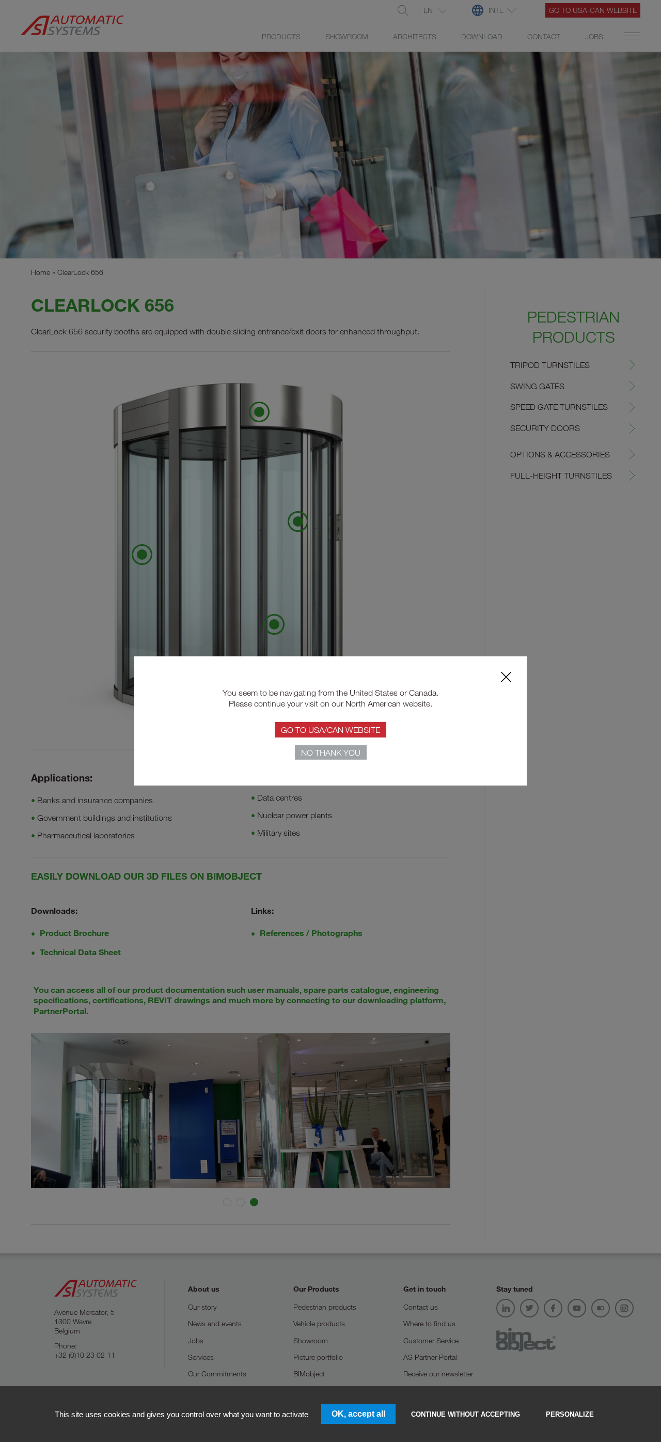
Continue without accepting (465, 1414)
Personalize (570, 1414)
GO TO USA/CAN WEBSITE (330, 729)
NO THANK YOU (330, 752)
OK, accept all (358, 1413)
